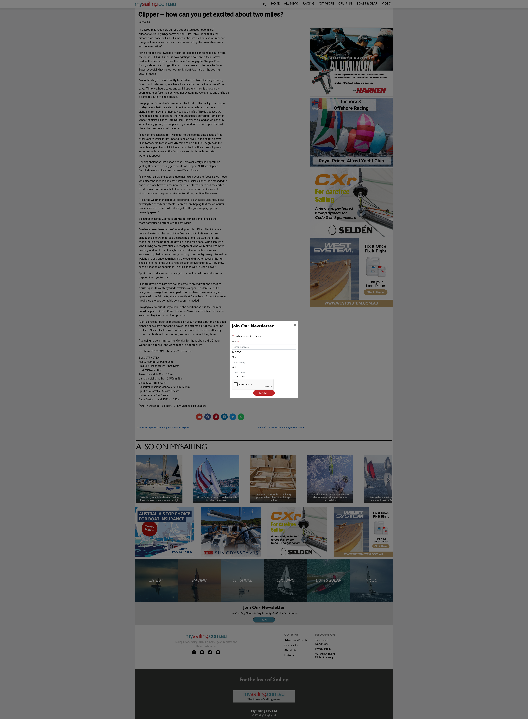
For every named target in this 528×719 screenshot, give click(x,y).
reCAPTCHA (238, 376)
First (234, 357)
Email (235, 341)
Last (234, 366)
